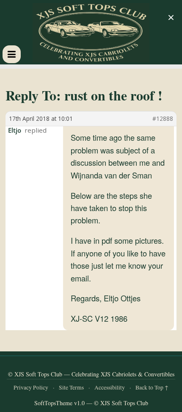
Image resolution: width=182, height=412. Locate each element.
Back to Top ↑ (151, 387)
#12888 (162, 118)
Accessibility (109, 387)
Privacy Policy (31, 387)
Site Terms (71, 387)
